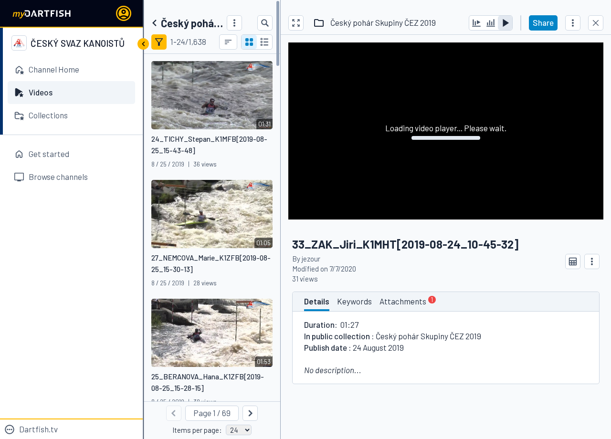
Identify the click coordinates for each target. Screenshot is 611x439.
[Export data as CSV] (572, 261)
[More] (234, 23)
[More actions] (572, 23)
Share (543, 22)
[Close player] (595, 23)
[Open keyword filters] (159, 42)
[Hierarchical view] (264, 42)
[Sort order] (228, 42)
